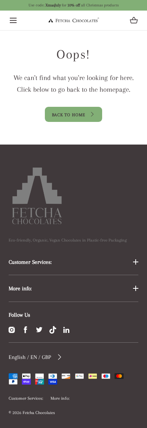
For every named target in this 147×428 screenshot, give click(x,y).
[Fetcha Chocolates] (73, 20)
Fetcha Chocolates (39, 412)
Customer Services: (30, 262)
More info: (20, 288)
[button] (13, 20)
